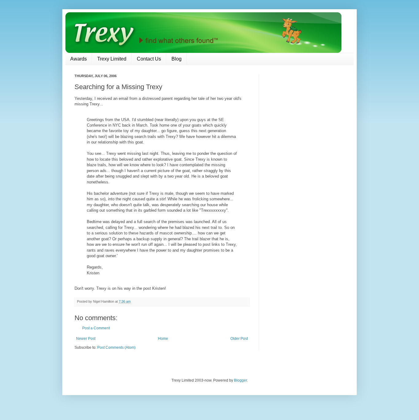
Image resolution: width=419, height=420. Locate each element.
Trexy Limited (111, 58)
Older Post (239, 338)
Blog (176, 58)
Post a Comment (96, 328)
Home (163, 338)
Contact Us (149, 58)
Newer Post (85, 338)
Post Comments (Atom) (116, 347)
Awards (78, 58)
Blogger (240, 380)
